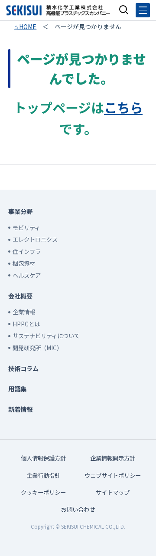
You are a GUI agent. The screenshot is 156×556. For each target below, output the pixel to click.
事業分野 (20, 211)
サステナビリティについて (46, 335)
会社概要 (20, 295)
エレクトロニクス (35, 239)
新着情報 (20, 409)
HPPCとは (26, 323)
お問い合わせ (78, 509)
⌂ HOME (25, 26)
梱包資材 (24, 263)
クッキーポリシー (43, 492)
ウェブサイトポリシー (112, 475)
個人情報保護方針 (43, 458)
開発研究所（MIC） (37, 347)
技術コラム (23, 368)
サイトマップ (113, 492)
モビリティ (26, 227)
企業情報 (24, 311)
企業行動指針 (43, 475)
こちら (123, 107)
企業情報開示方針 (112, 458)
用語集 (17, 388)
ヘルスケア (27, 275)
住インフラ (27, 251)
